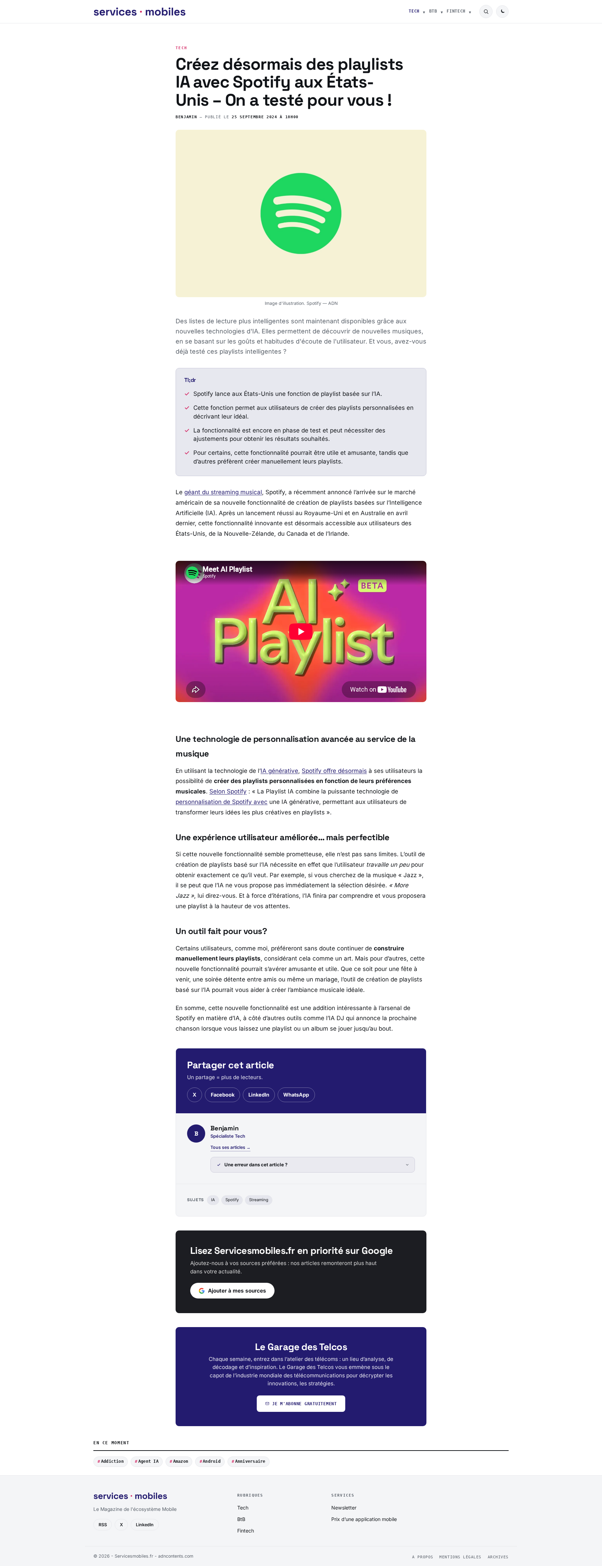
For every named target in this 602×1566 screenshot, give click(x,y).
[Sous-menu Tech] (424, 11)
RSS (103, 1524)
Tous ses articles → (230, 1147)
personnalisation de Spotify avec (222, 801)
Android (212, 1461)
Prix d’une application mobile (364, 1519)
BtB (433, 11)
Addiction (112, 1461)
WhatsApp (296, 1095)
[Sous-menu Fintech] (470, 11)
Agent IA (148, 1461)
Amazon (180, 1461)
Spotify (232, 1199)
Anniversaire (250, 1461)
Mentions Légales (460, 1557)
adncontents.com (175, 1556)
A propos (422, 1557)
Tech (414, 11)
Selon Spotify (228, 791)
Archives (498, 1557)
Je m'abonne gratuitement (304, 1403)
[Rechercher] (486, 11)
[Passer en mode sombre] (502, 11)
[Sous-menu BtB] (442, 11)
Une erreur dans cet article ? (255, 1164)
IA (213, 1199)
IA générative (279, 770)
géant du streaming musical (223, 492)
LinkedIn (258, 1095)
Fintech (456, 11)
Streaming (258, 1199)
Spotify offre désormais (334, 770)
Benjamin (186, 117)
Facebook (222, 1095)
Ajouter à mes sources (237, 1290)
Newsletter (343, 1508)
